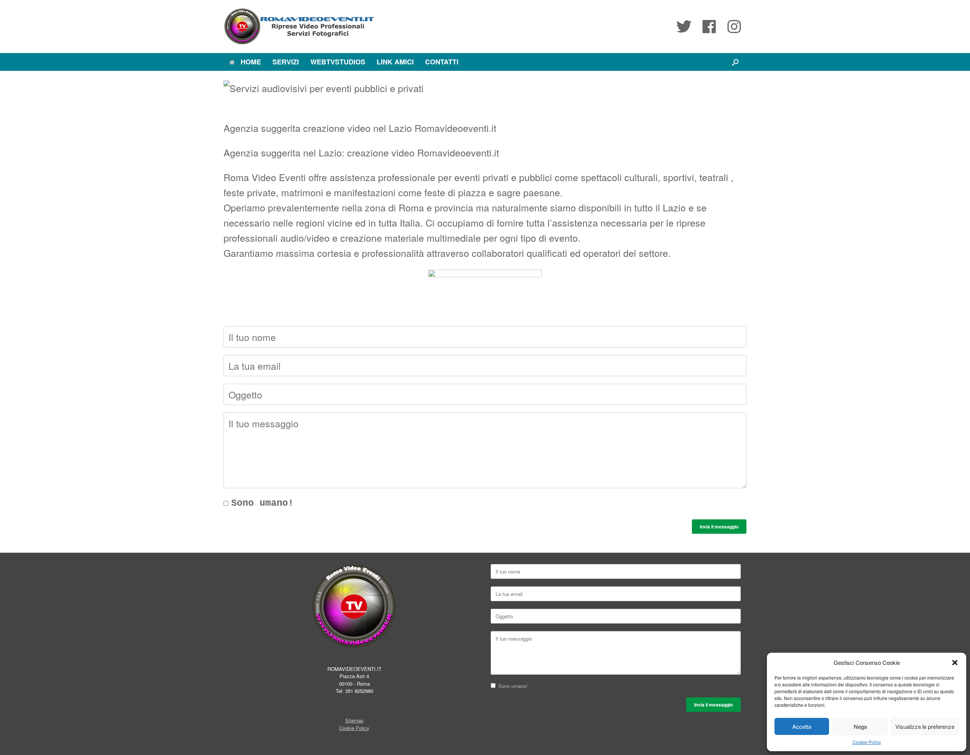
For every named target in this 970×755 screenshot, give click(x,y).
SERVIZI (285, 62)
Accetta (801, 726)
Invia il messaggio (719, 526)
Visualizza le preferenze (924, 726)
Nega (860, 726)
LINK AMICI (395, 62)
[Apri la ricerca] (735, 62)
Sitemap (354, 720)
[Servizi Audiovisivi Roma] (299, 26)
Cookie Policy (867, 742)
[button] (955, 662)
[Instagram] (734, 26)
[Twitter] (684, 26)
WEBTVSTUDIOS (337, 62)
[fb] (709, 26)
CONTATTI (441, 62)
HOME (251, 62)
